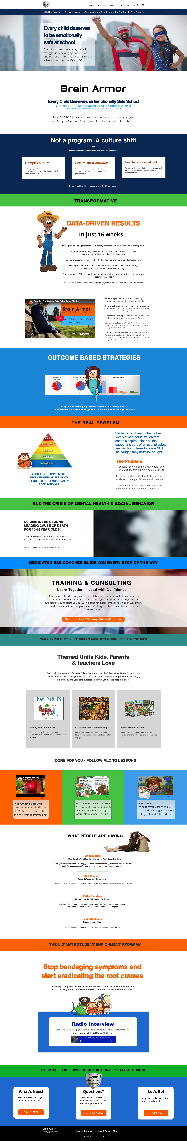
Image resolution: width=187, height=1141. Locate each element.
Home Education (84, 1131)
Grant (108, 1131)
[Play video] (155, 785)
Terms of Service (87, 1136)
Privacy (96, 1136)
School (98, 1131)
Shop (115, 1131)
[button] (111, 5)
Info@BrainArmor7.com (50, 1131)
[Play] (81, 1041)
